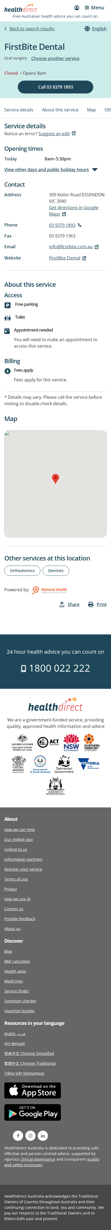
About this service (60, 110)
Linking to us (15, 849)
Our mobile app (18, 839)
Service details (18, 110)
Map (91, 110)
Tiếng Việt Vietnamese (24, 1073)
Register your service (23, 869)
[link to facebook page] (18, 1136)
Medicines (13, 981)
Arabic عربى (15, 1033)
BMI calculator (17, 961)
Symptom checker (20, 1000)
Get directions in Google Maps (73, 211)
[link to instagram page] (30, 1136)
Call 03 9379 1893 (55, 87)
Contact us (13, 908)
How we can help (19, 829)
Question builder (19, 1010)
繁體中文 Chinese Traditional (30, 1063)
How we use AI (17, 898)
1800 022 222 (58, 668)
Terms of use (16, 879)
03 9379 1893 (62, 225)
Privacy (10, 889)
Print (102, 604)
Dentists (56, 570)
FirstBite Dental (64, 258)
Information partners (23, 859)
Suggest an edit (54, 134)
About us (12, 928)
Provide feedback (19, 918)
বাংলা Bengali (14, 1043)
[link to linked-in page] (43, 1136)
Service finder (16, 991)
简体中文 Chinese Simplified (29, 1053)
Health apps (15, 971)
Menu (97, 7)
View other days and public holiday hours (46, 169)
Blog (8, 951)
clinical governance (37, 1159)
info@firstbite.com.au (71, 247)
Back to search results (32, 29)
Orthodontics (22, 570)
